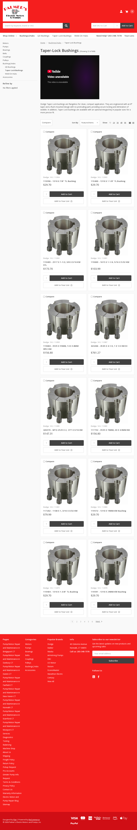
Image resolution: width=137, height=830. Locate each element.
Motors (6, 43)
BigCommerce (34, 819)
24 (114, 122)
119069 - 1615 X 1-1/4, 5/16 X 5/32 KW (110, 262)
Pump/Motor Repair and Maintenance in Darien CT (11, 670)
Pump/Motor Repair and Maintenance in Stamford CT (11, 715)
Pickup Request (9, 767)
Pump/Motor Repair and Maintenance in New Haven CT (11, 693)
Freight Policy (8, 759)
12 (110, 122)
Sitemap (6, 804)
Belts (5, 53)
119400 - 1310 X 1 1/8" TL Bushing (108, 181)
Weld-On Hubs (81, 35)
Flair (15, 819)
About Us (7, 752)
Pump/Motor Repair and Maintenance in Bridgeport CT (11, 648)
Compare (46, 122)
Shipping (6, 756)
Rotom (50, 666)
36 (118, 122)
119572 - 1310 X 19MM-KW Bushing (108, 510)
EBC (49, 659)
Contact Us (7, 789)
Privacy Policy (9, 785)
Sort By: (75, 122)
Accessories (8, 77)
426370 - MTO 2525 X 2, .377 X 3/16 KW (63, 430)
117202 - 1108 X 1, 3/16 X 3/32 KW (60, 510)
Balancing (7, 744)
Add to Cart (127, 25)
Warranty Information (12, 793)
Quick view (63, 154)
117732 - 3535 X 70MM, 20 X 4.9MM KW (110, 430)
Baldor (50, 648)
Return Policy (8, 763)
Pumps (5, 46)
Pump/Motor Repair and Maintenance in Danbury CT (11, 659)
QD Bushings (43, 35)
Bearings (6, 50)
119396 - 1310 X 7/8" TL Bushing (59, 181)
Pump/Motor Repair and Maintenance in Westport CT (11, 726)
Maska (50, 651)
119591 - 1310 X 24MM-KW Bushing (108, 591)
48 (121, 122)
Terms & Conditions (11, 782)
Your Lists (129, 35)
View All (50, 681)
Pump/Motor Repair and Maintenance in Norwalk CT (11, 704)
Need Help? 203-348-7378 (109, 35)
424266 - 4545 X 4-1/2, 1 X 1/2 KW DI (109, 346)
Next (98, 621)
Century (50, 677)
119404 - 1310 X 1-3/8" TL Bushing (60, 591)
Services (6, 733)
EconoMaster (53, 670)
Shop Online (8, 35)
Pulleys (6, 60)
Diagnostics (8, 737)
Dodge (50, 644)
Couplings (7, 57)
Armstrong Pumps (55, 655)
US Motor (51, 662)
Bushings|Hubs (27, 35)
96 (125, 122)
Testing (6, 741)
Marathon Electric (55, 674)
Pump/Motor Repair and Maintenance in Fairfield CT (11, 681)
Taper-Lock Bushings (62, 35)
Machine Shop (9, 748)
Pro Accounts (8, 771)
